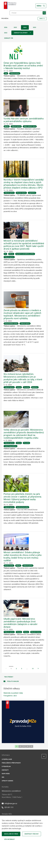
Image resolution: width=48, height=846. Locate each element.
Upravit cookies (7, 781)
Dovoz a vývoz (9, 565)
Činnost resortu (21, 193)
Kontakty (5, 770)
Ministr (7, 126)
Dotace (19, 387)
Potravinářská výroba (11, 323)
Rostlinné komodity (22, 507)
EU (5, 254)
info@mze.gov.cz (10, 803)
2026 (5, 27)
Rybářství (35, 387)
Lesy (6, 73)
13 (32, 668)
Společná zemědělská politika (25, 254)
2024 (24, 27)
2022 (5, 33)
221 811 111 (8, 807)
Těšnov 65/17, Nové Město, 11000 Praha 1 (12, 796)
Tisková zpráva (14, 73)
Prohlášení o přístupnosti (11, 763)
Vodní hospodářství (10, 446)
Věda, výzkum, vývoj (30, 126)
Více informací (9, 839)
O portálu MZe (7, 759)
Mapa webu (6, 773)
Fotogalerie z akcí (10, 696)
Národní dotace (36, 632)
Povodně (26, 387)
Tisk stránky (8, 677)
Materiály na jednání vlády (13, 693)
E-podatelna (6, 766)
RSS (3, 777)
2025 (15, 27)
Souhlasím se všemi (11, 834)
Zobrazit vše (8, 38)
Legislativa (32, 193)
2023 (34, 27)
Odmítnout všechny (31, 834)
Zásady (19, 632)
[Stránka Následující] (38, 668)
